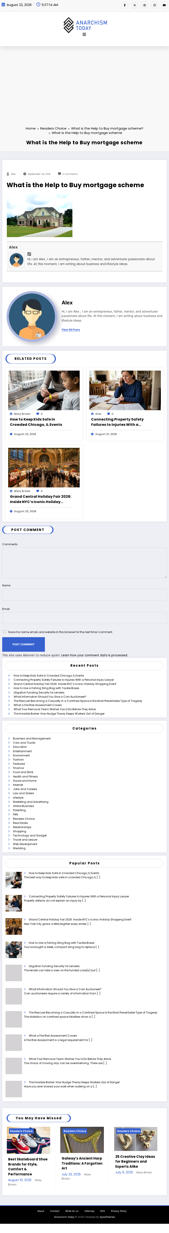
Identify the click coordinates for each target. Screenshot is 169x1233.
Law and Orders (23, 793)
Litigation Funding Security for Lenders (39, 692)
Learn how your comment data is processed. (94, 655)
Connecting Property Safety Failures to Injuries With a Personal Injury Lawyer (117, 422)
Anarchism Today (64, 1211)
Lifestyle (18, 797)
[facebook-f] (124, 5)
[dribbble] (144, 5)
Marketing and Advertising (30, 802)
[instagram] (154, 5)
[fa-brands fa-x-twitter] (134, 5)
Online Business (23, 806)
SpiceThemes (107, 1211)
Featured (19, 764)
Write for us (72, 1205)
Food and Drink (23, 772)
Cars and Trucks (24, 743)
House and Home (24, 781)
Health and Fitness (25, 776)
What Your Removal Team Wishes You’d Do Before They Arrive (55, 709)
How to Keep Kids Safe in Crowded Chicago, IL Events (36, 422)
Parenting (19, 810)
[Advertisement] (84, 79)
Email (6, 609)
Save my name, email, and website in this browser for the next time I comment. (60, 632)
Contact (54, 1205)
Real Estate (20, 823)
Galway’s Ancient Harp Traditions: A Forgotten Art (28, 1163)
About (40, 1205)
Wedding (19, 848)
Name (6, 585)
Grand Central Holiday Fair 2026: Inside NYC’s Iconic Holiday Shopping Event (40, 499)
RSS (102, 1205)
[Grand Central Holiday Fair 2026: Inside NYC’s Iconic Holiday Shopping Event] (44, 467)
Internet (18, 785)
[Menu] (84, 34)
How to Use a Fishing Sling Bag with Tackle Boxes (46, 688)
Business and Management (32, 738)
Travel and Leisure (25, 840)
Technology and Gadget (30, 835)
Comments (10, 544)
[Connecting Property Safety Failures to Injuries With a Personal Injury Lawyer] (125, 390)
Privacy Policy (119, 1205)
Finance (18, 768)
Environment (21, 755)
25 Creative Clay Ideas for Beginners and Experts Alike (81, 1161)
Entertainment (22, 751)
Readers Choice (24, 819)
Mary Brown (22, 414)
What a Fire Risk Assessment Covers (38, 705)
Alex (13, 174)
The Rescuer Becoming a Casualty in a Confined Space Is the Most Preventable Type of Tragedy (78, 701)
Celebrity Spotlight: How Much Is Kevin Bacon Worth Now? (132, 1161)
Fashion (18, 759)
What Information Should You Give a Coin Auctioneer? (50, 697)
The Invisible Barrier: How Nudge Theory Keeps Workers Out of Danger (59, 713)
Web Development (25, 844)
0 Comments (70, 174)
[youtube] (164, 5)
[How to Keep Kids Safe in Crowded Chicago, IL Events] (44, 390)
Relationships (22, 827)
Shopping (19, 831)
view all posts (71, 329)
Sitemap (89, 1205)
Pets (15, 814)
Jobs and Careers (25, 789)
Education (20, 747)
